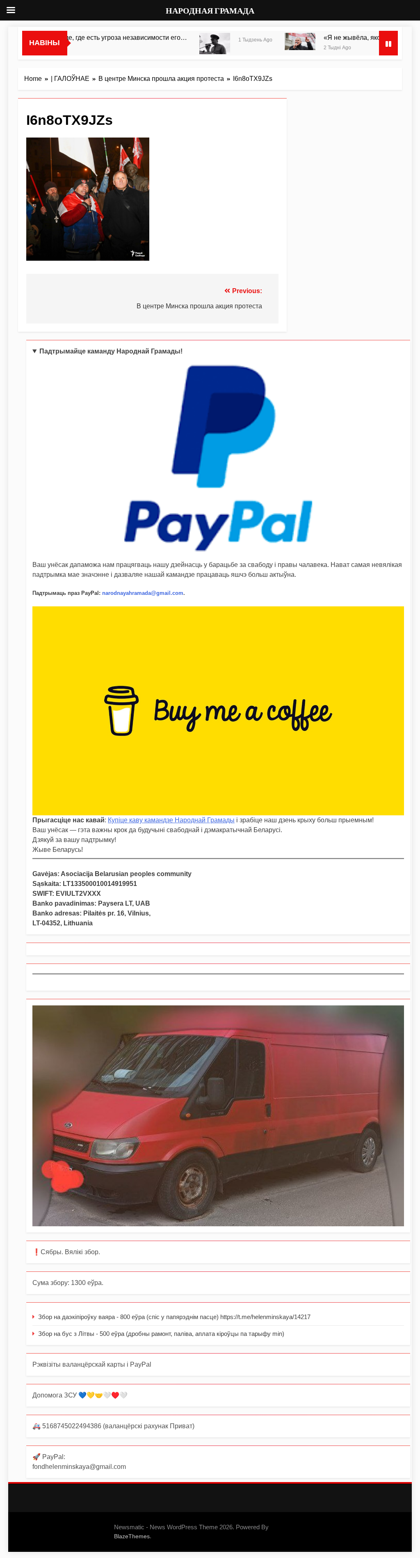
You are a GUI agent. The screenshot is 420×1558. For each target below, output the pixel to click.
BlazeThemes (132, 1536)
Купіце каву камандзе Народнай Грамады (171, 820)
